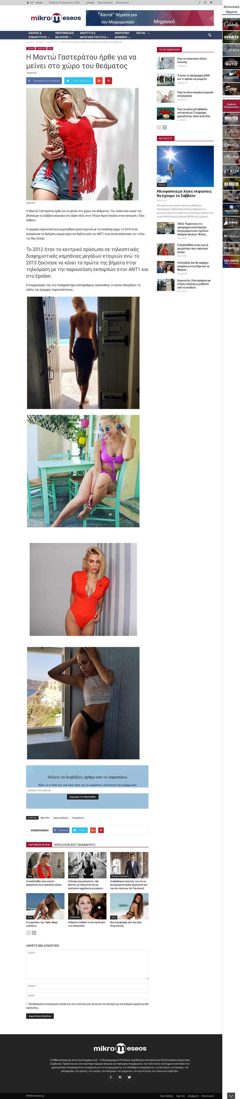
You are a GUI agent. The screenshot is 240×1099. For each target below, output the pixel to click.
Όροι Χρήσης (166, 1096)
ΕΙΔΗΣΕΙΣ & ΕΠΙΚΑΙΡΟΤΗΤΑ (38, 35)
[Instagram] (205, 2)
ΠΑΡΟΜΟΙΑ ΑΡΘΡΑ (39, 844)
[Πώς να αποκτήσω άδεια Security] (165, 63)
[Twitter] (211, 2)
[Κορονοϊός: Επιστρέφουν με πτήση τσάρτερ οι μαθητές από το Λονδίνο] (165, 285)
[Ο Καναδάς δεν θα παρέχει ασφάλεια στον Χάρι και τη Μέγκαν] (165, 267)
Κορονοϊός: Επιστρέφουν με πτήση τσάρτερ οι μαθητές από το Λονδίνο (194, 284)
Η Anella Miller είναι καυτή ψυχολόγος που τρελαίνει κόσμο (192, 248)
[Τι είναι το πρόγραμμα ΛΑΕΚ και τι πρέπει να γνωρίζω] (165, 80)
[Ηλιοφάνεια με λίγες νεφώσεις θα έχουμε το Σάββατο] (185, 166)
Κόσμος (73, 876)
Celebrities (41, 48)
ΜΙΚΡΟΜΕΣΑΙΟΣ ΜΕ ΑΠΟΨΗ (64, 35)
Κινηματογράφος (120, 876)
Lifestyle (90, 2)
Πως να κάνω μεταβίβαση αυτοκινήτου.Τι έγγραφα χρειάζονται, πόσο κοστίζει (193, 113)
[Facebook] (199, 2)
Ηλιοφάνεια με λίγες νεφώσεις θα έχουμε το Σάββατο (184, 193)
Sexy (50, 48)
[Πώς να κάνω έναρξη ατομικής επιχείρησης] (165, 97)
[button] (209, 35)
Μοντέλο (45, 817)
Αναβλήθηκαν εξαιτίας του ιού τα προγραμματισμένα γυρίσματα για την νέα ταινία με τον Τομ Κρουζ (128, 885)
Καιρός (162, 184)
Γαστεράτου (78, 817)
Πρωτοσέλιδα (105, 2)
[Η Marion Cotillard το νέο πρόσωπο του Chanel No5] (87, 906)
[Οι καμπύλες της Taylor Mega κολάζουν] (45, 906)
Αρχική (29, 42)
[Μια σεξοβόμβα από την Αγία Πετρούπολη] (129, 906)
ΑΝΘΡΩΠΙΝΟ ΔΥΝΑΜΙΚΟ (122, 35)
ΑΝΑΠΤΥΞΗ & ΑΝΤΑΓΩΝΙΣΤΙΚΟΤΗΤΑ (93, 35)
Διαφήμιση (193, 1096)
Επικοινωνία (122, 2)
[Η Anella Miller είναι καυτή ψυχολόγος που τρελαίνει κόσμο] (45, 865)
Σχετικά (180, 1096)
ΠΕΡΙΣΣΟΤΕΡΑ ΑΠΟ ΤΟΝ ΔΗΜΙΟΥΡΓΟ (74, 844)
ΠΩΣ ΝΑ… (141, 33)
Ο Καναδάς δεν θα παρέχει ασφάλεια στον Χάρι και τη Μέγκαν (193, 266)
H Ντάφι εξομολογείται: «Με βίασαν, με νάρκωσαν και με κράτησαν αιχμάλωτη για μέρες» (85, 885)
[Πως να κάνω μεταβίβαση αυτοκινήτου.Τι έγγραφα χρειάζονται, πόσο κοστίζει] (165, 113)
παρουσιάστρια (60, 817)
